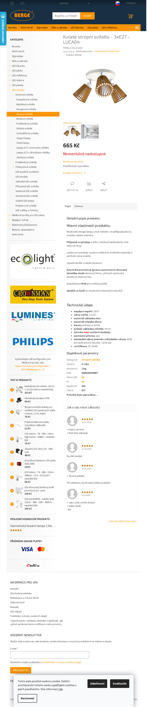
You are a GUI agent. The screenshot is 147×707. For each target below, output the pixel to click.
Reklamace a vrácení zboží (24, 598)
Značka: (74, 55)
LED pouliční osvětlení (27, 172)
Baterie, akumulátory (23, 230)
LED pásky (17, 70)
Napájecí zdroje (20, 220)
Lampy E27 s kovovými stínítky (32, 148)
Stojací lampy (23, 138)
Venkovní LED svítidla (27, 191)
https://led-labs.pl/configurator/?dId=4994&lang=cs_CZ (33, 368)
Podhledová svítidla (27, 124)
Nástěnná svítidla (25, 104)
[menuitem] (13, 27)
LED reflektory (19, 75)
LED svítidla (18, 90)
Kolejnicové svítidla (26, 206)
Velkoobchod (17, 602)
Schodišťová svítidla (27, 133)
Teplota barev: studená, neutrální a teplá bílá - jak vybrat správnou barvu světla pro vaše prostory (36, 622)
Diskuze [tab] (79, 206)
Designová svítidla (26, 109)
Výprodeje (17, 56)
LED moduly (22, 177)
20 (83, 382)
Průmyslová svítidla (26, 167)
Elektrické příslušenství (24, 225)
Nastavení (27, 698)
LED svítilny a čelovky (27, 210)
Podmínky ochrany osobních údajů (28, 616)
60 (83, 377)
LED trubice (18, 80)
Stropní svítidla (24, 114)
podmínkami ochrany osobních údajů (61, 662)
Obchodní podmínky (21, 593)
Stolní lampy (23, 143)
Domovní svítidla (24, 95)
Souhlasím (120, 684)
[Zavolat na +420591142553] (15, 3)
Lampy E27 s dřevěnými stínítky (33, 152)
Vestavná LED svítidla (27, 196)
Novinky (16, 46)
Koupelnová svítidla (26, 99)
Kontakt (64, 3)
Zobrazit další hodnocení (122, 521)
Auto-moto (17, 234)
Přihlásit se (20, 670)
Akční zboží (18, 51)
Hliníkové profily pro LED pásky (28, 215)
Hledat (87, 15)
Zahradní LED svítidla (26, 181)
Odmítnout (97, 684)
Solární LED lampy (25, 201)
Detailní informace (72, 173)
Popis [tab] (68, 206)
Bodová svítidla (24, 119)
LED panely (17, 85)
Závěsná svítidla (25, 157)
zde (60, 689)
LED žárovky (18, 66)
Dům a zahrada (20, 61)
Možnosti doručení (73, 161)
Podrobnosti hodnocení (106, 51)
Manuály (14, 607)
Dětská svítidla (24, 128)
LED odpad (16, 611)
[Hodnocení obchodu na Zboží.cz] (33, 565)
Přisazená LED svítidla (27, 186)
